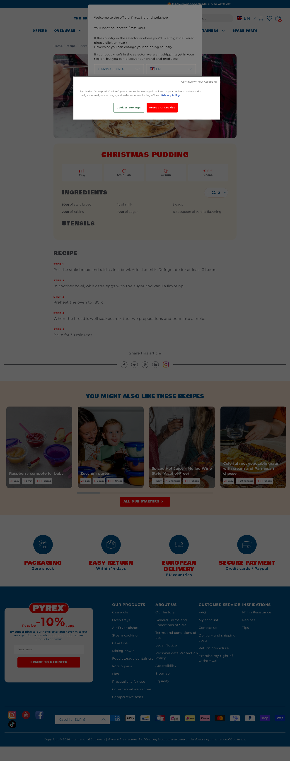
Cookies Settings (129, 107)
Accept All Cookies (162, 107)
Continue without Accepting (199, 81)
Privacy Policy (170, 95)
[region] (146, 98)
